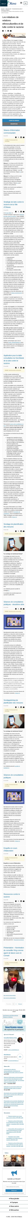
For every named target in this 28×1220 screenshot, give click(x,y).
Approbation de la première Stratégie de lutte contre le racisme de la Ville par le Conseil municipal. (14, 1094)
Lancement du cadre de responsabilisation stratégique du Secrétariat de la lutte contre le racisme (13, 1071)
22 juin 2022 (8, 213)
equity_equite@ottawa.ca (14, 342)
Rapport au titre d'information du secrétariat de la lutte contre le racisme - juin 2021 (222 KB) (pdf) (14, 1144)
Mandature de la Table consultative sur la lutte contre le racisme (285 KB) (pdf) (14, 1138)
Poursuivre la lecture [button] (19, 939)
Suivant (20, 1004)
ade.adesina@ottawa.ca (13, 1060)
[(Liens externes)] (23, 1016)
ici (20, 171)
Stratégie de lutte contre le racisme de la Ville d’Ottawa (14, 204)
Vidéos (6, 1153)
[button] (3, 31)
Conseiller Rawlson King (10, 1037)
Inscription (14, 123)
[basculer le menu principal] (21, 2)
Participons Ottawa (5, 10)
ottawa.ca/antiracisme (16, 292)
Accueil (2, 8)
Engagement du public (17, 8)
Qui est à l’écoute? (9, 1034)
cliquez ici (14, 517)
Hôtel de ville (8, 8)
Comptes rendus (14, 120)
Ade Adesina (7, 1054)
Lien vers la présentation (10, 998)
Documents (7, 1113)
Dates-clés (7, 1066)
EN (25, 3)
